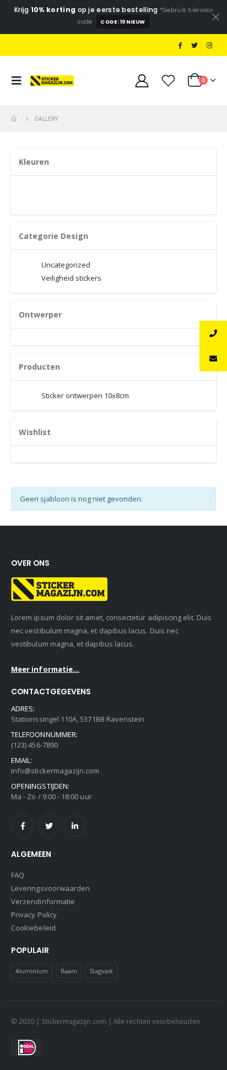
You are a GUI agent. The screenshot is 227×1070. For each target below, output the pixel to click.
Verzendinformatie (43, 901)
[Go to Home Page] (15, 118)
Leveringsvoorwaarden (50, 888)
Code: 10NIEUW (122, 21)
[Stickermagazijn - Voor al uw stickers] (52, 80)
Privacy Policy (34, 914)
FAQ (17, 875)
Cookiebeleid (33, 928)
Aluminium (31, 971)
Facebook (23, 826)
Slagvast (101, 971)
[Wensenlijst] (168, 80)
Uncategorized (65, 265)
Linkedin (75, 826)
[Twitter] (194, 45)
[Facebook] (180, 45)
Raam (69, 971)
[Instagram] (209, 45)
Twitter (49, 826)
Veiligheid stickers (71, 278)
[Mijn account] (142, 80)
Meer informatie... (45, 669)
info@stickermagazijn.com (55, 771)
